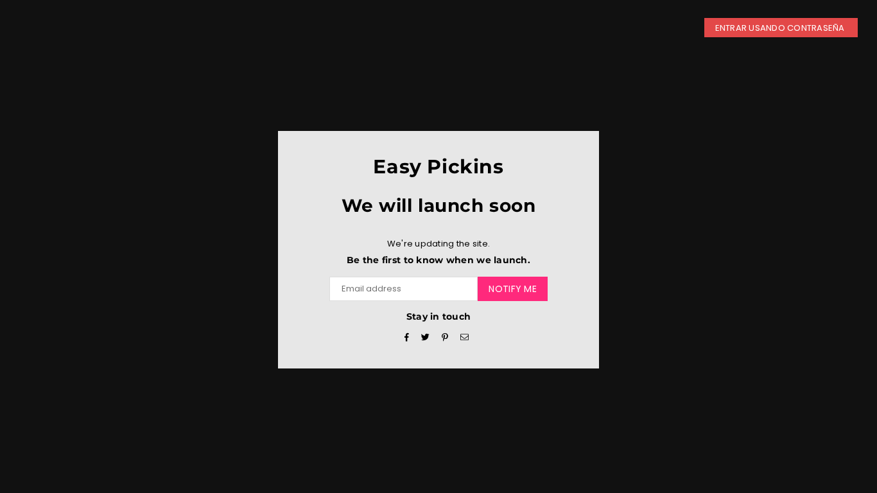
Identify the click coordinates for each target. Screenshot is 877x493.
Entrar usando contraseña (781, 28)
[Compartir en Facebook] (407, 338)
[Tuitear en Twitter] (425, 338)
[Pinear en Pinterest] (445, 338)
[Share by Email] (465, 338)
